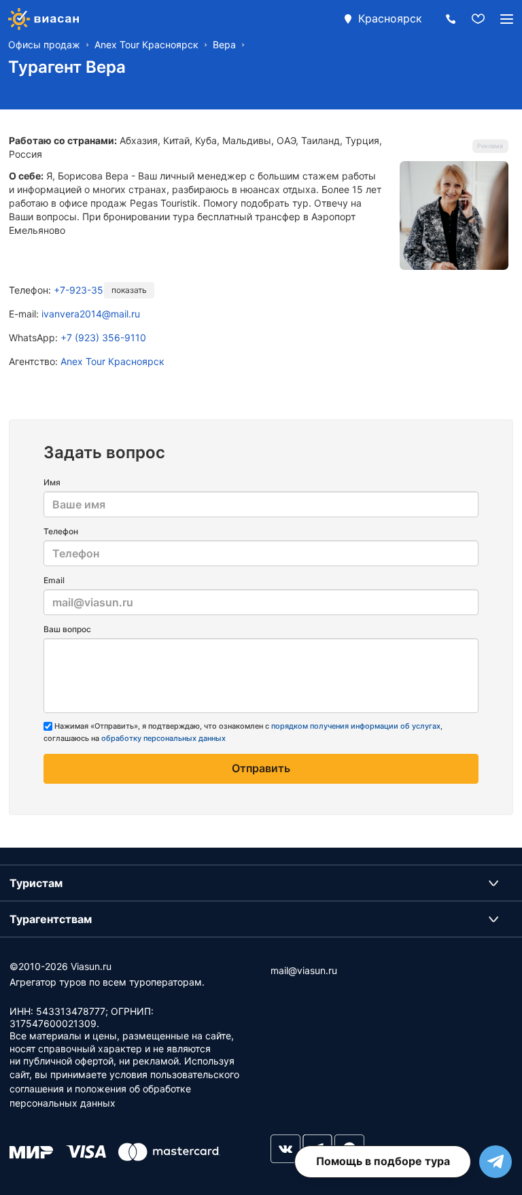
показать (129, 290)
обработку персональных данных (163, 738)
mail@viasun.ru (304, 970)
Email (54, 580)
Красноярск (390, 18)
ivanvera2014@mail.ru (90, 313)
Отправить (261, 768)
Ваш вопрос (67, 629)
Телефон (61, 531)
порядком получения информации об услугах (355, 726)
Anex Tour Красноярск (112, 361)
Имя (52, 482)
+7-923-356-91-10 (96, 290)
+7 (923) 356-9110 (103, 337)
